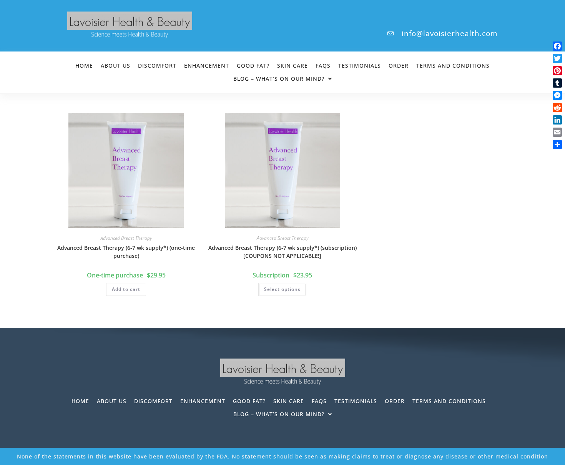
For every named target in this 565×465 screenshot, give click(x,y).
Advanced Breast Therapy (126, 238)
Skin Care (292, 65)
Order (399, 65)
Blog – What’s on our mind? (278, 78)
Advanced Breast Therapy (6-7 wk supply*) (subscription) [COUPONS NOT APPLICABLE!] (282, 251)
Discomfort (157, 65)
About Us (115, 65)
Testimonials (359, 65)
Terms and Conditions (453, 65)
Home (84, 65)
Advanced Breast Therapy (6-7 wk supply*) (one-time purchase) (126, 251)
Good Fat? (253, 65)
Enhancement (206, 65)
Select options (282, 289)
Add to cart (126, 289)
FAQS (323, 65)
